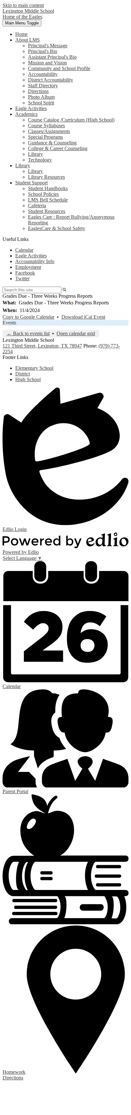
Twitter (22, 278)
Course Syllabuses (46, 125)
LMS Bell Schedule (48, 199)
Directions (38, 91)
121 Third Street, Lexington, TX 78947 (42, 345)
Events (9, 322)
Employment (28, 267)
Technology (40, 160)
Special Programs (45, 137)
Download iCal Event (83, 317)
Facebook (25, 272)
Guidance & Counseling (52, 142)
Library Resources (46, 177)
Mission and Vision (47, 62)
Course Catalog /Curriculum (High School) (71, 120)
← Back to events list (28, 333)
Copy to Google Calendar (28, 317)
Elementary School (34, 368)
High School (28, 379)
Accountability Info (34, 261)
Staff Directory (43, 85)
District (22, 373)
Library (35, 154)
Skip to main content (23, 5)
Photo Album (41, 97)
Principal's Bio (42, 51)
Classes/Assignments (49, 131)
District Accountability (50, 80)
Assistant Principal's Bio (52, 57)
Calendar (24, 250)
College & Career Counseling (57, 148)
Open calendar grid (76, 333)
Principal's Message (47, 45)
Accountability (43, 74)
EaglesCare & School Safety (56, 228)
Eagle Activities (31, 255)
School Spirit (41, 102)
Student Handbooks (48, 188)
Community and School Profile (59, 68)
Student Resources (46, 211)
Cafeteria (37, 205)
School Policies (43, 194)
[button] (27, 40)
